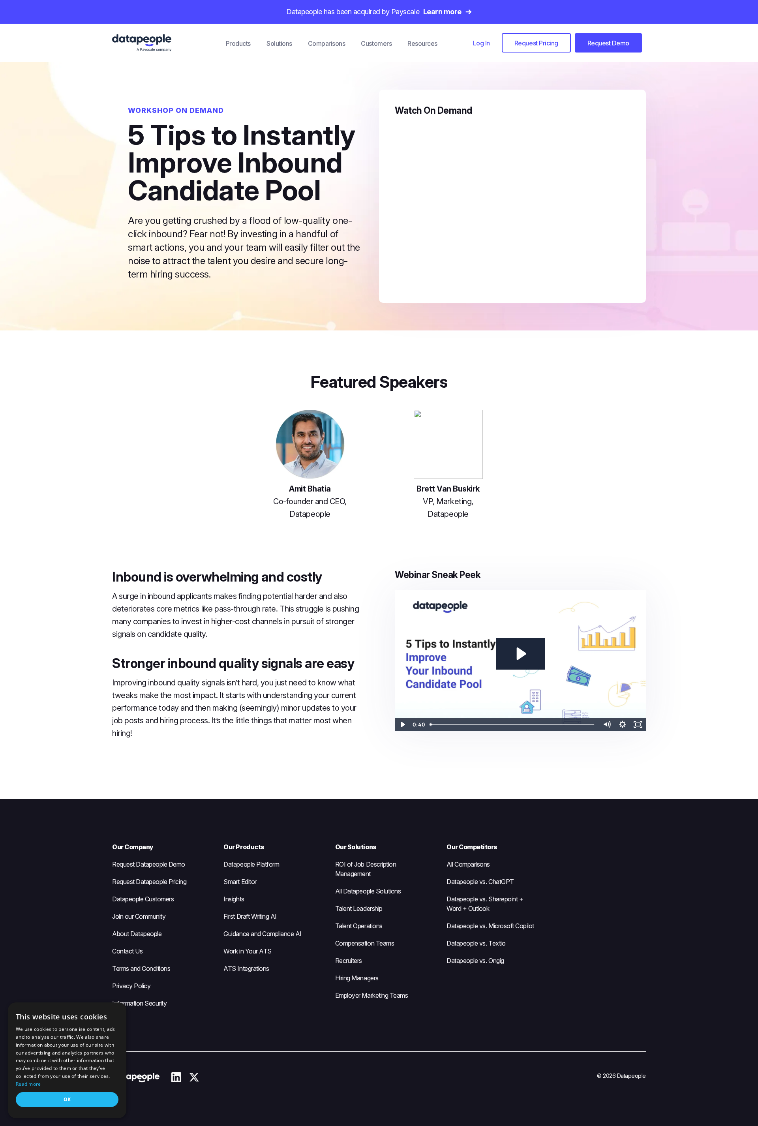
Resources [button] (422, 43)
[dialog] (67, 1060)
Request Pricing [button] (536, 43)
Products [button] (238, 43)
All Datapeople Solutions (368, 891)
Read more (28, 1084)
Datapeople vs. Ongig (475, 961)
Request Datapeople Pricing (149, 882)
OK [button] (67, 1099)
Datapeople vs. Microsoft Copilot (490, 926)
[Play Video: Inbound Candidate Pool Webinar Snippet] (520, 654)
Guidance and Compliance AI (262, 934)
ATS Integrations (246, 968)
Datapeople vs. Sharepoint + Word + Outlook (485, 903)
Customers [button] (376, 43)
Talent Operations (359, 926)
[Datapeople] (165, 43)
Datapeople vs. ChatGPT (480, 882)
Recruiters (348, 961)
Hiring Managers (357, 978)
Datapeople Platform (251, 864)
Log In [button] (481, 43)
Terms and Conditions (141, 968)
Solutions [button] (279, 43)
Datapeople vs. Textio (476, 943)
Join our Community (138, 916)
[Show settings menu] (622, 724)
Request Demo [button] (608, 43)
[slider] (513, 724)
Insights (233, 899)
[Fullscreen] (638, 724)
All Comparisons (468, 864)
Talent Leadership (359, 908)
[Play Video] (403, 724)
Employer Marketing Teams (371, 995)
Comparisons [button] (326, 43)
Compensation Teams (364, 943)
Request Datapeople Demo (148, 864)
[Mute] (607, 724)
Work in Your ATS (247, 951)
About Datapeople (136, 934)
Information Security (139, 1003)
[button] (481, 43)
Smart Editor (239, 882)
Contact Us (127, 951)
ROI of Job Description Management (365, 869)
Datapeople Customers (143, 899)
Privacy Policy (131, 986)
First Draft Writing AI (249, 916)
